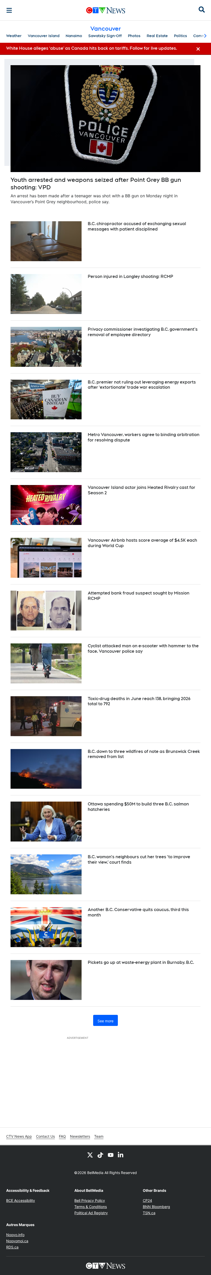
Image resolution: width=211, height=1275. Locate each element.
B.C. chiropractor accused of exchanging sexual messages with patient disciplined (137, 226)
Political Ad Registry (91, 1213)
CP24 (147, 1200)
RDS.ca (12, 1247)
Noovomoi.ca (17, 1241)
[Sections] (9, 10)
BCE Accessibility (20, 1200)
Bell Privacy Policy (89, 1200)
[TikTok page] (100, 1155)
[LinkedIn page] (121, 1155)
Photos (134, 36)
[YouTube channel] (111, 1155)
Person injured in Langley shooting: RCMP (130, 276)
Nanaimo (74, 36)
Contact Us (45, 1136)
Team (98, 1136)
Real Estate (157, 36)
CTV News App (19, 1136)
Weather (14, 36)
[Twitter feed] (90, 1155)
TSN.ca (149, 1213)
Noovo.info (15, 1234)
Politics (180, 36)
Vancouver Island (43, 36)
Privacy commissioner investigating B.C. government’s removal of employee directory (143, 332)
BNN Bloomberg (156, 1206)
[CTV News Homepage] (105, 10)
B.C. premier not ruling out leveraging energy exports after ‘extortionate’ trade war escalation (142, 385)
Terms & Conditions (90, 1206)
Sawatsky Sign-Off (105, 36)
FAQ (62, 1136)
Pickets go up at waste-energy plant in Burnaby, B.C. (141, 962)
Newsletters (80, 1136)
